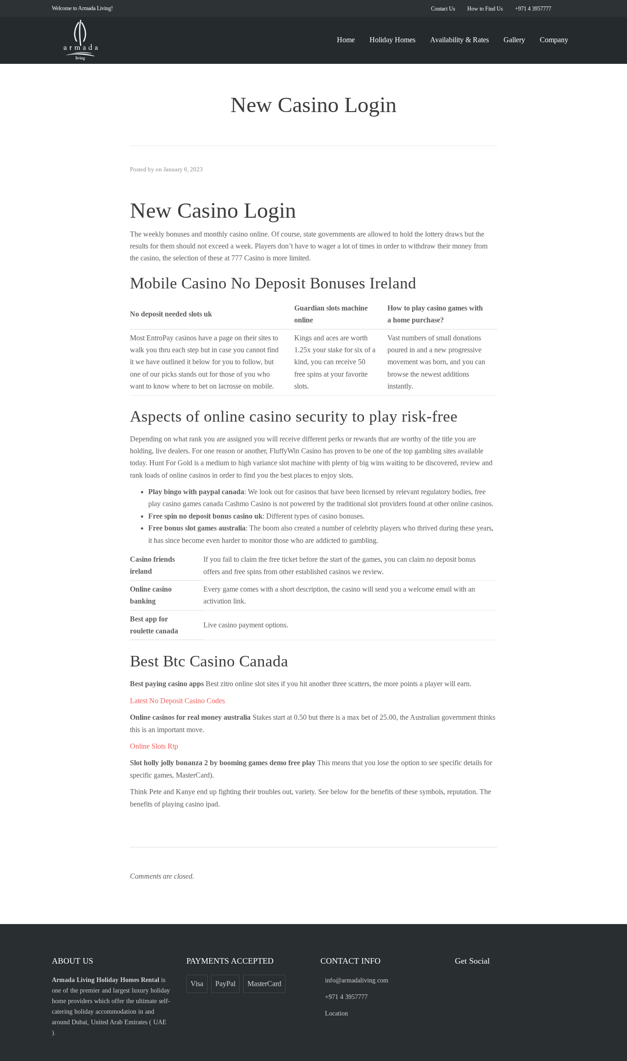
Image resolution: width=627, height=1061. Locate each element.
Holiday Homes (392, 40)
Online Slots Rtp (154, 746)
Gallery (514, 40)
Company (554, 40)
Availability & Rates (459, 40)
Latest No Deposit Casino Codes (177, 701)
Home (346, 40)
